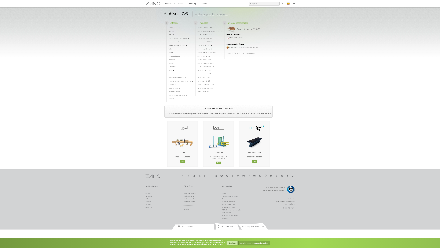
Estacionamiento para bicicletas (210, 176)
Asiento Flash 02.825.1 (205, 35)
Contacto (203, 4)
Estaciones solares (174, 92)
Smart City (192, 4)
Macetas (171, 60)
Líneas (181, 4)
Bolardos (171, 31)
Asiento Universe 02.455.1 (206, 63)
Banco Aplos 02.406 (204, 77)
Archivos (148, 202)
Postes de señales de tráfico (177, 45)
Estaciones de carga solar (221, 176)
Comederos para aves (175, 74)
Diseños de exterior (189, 202)
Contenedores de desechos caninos (199, 176)
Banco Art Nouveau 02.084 (206, 84)
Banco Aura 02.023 (203, 92)
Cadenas (171, 63)
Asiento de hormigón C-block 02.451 (209, 31)
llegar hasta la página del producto (241, 53)
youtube (292, 208)
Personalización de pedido (230, 196)
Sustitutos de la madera (229, 204)
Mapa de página (289, 204)
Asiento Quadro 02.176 (205, 38)
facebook (283, 208)
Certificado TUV (226, 218)
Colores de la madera (228, 202)
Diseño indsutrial (189, 196)
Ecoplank (148, 204)
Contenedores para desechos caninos (180, 81)
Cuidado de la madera (228, 207)
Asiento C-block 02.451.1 (205, 27)
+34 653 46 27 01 (227, 226)
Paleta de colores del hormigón (231, 210)
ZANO (153, 3)
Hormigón (187, 209)
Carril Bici (171, 84)
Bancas (171, 27)
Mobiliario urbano (153, 186)
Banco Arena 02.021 (204, 81)
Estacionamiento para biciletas (178, 38)
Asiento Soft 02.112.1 (204, 60)
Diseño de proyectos (190, 193)
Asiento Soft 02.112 (204, 56)
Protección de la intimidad (230, 215)
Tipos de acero (226, 199)
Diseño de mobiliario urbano (192, 199)
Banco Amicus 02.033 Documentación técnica (243, 47)
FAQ (147, 199)
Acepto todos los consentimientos (254, 243)
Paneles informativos (175, 42)
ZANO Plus (188, 186)
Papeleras (171, 35)
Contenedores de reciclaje (176, 77)
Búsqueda (149, 196)
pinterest (289, 208)
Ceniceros (172, 67)
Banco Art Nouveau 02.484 (206, 88)
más (182, 161)
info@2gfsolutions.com (254, 226)
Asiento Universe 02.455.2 (206, 67)
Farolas (171, 52)
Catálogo (148, 193)
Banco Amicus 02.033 (204, 70)
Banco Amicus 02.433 (204, 74)
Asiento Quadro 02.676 (205, 42)
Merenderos (243, 176)
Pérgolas (171, 99)
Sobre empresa (226, 213)
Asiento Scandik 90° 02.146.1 (207, 52)
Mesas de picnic (173, 88)
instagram (286, 208)
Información (227, 186)
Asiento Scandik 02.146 (205, 49)
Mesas (170, 70)
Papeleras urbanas (188, 176)
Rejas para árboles (174, 56)
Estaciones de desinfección (177, 95)
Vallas (170, 49)
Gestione (232, 243)
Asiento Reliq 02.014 (204, 45)
